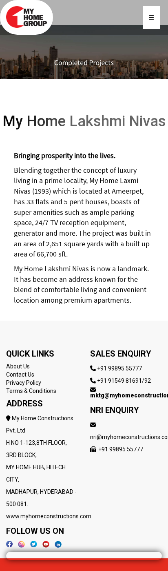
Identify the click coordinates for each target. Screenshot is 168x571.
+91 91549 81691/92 (124, 380)
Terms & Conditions (31, 391)
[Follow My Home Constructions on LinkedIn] (58, 543)
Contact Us (20, 374)
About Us (18, 366)
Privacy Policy (23, 382)
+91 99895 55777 (119, 368)
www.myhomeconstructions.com (48, 516)
